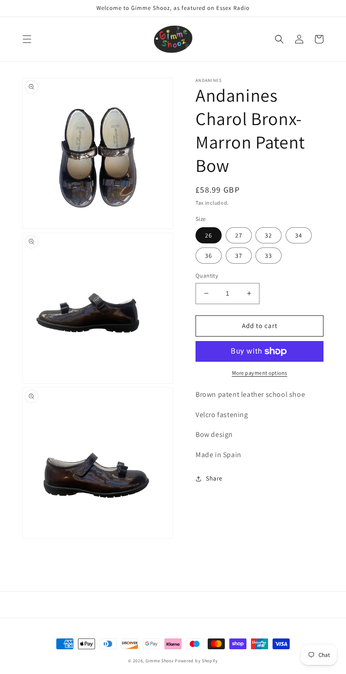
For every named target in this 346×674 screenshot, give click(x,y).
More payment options (259, 372)
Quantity (207, 275)
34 (298, 235)
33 (268, 256)
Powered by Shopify (196, 661)
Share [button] (214, 478)
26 (208, 235)
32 (268, 235)
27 (238, 235)
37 (238, 256)
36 (208, 256)
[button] (27, 39)
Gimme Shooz (160, 661)
